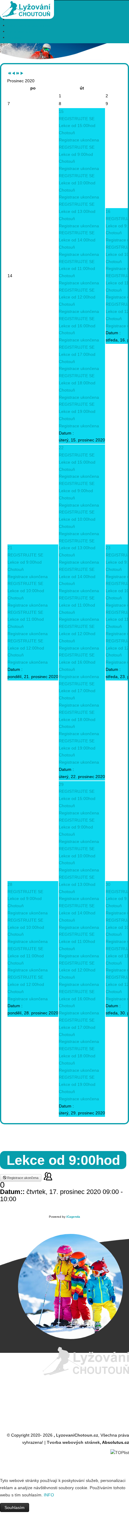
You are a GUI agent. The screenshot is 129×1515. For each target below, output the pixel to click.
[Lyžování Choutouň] (27, 6)
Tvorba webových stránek (73, 1442)
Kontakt (15, 37)
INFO (49, 1494)
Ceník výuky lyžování (27, 19)
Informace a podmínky (29, 25)
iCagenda (73, 1216)
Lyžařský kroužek (24, 31)
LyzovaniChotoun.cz (77, 1435)
